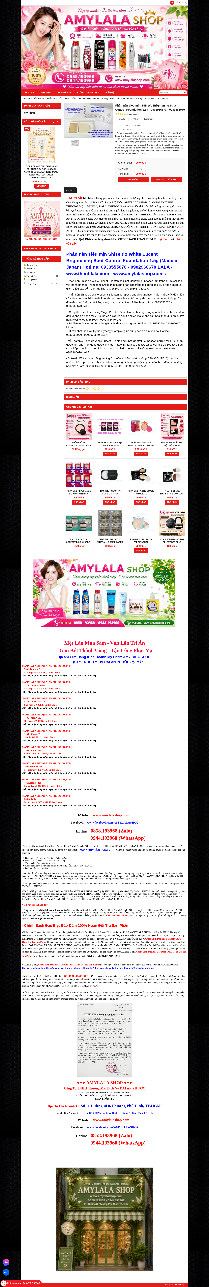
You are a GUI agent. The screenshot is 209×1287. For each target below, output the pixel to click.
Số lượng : (123, 168)
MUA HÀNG (133, 179)
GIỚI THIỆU (46, 92)
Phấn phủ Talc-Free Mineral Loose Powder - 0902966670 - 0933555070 (110, 542)
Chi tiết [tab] (70, 190)
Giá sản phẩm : (126, 162)
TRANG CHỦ (29, 92)
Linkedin (150, 119)
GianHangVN (181, 1285)
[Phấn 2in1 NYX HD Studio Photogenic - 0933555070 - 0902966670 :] (141, 474)
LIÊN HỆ (110, 92)
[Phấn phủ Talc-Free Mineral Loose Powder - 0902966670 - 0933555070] (110, 523)
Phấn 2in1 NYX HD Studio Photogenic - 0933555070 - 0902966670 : (141, 494)
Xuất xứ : (128, 125)
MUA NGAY (41, 186)
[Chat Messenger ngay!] (6, 1262)
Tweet (135, 119)
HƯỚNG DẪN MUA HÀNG (88, 92)
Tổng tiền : (123, 174)
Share (122, 119)
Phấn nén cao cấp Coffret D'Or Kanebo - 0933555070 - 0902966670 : (79, 542)
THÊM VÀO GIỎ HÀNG (166, 179)
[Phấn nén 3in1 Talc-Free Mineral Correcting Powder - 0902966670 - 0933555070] (141, 523)
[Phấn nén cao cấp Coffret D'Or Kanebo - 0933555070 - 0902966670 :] (79, 523)
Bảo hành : (127, 129)
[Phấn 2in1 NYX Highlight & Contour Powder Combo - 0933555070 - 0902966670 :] (172, 474)
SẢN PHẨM (63, 92)
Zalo (6, 1272)
